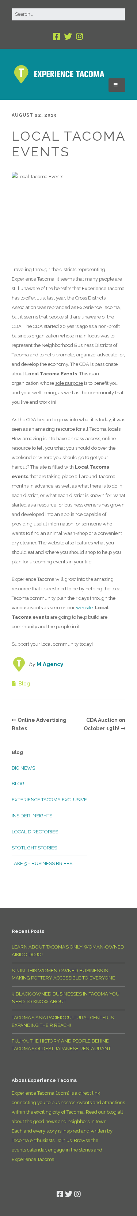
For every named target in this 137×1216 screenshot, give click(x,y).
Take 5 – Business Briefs (42, 863)
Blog (24, 684)
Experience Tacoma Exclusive (49, 799)
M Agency (50, 664)
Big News (23, 768)
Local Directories (35, 831)
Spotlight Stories (34, 848)
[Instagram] (79, 36)
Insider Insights (32, 815)
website (84, 607)
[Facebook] (57, 36)
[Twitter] (67, 36)
